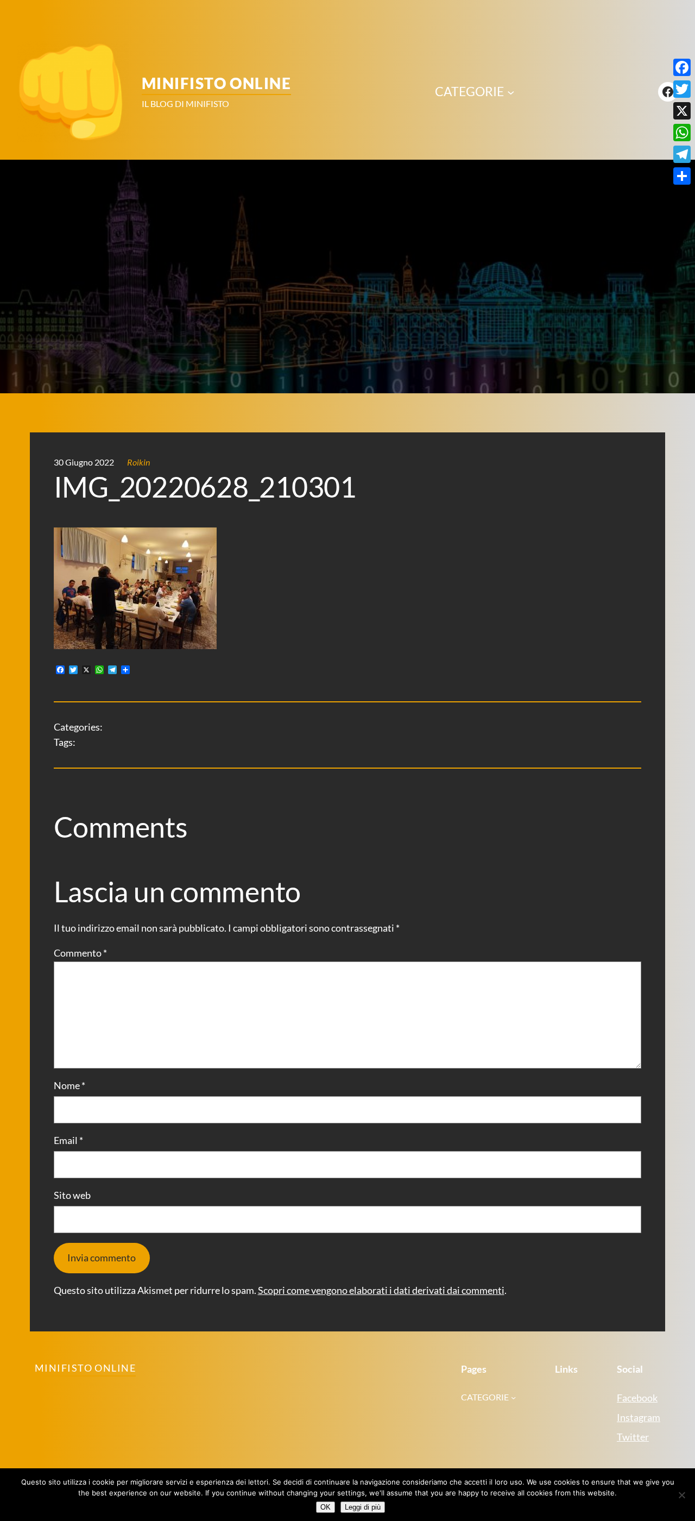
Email (68, 1140)
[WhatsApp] (682, 132)
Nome (69, 1085)
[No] (681, 1494)
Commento (80, 953)
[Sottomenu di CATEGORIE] (511, 92)
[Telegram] (682, 154)
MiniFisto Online (216, 83)
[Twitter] (682, 89)
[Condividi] (682, 176)
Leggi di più (363, 1507)
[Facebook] (682, 67)
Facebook (637, 1398)
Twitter (633, 1437)
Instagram (638, 1417)
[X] (682, 111)
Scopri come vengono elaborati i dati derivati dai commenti (381, 1290)
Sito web (72, 1195)
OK (325, 1507)
